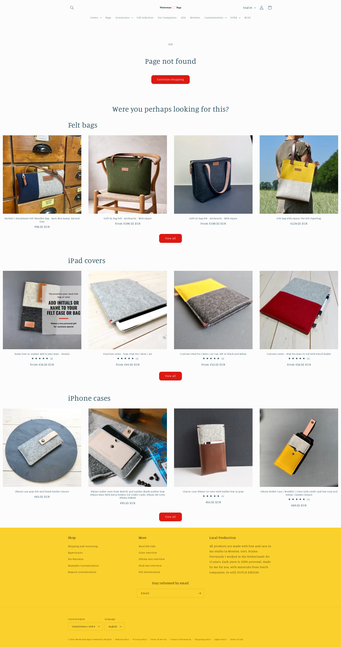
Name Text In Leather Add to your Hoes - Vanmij (42, 353)
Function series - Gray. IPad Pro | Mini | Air (127, 353)
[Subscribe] (200, 593)
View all (170, 238)
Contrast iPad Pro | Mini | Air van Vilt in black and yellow (213, 353)
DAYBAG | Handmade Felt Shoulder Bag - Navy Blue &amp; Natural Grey (42, 220)
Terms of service (158, 639)
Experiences (75, 552)
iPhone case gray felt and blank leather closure (42, 491)
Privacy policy (140, 639)
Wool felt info (147, 546)
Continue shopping (170, 79)
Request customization (82, 571)
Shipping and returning (83, 546)
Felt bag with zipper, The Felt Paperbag (299, 218)
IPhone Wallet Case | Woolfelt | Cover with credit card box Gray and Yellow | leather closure (298, 493)
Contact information (180, 639)
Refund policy (122, 639)
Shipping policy (203, 639)
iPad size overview (150, 565)
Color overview (148, 552)
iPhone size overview (152, 558)
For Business (76, 558)
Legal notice (220, 639)
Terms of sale (236, 639)
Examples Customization (83, 565)
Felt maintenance (149, 571)
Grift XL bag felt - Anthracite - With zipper (128, 218)
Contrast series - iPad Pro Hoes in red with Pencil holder (299, 353)
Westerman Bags (83, 639)
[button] (72, 8)
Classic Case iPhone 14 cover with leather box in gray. (213, 491)
